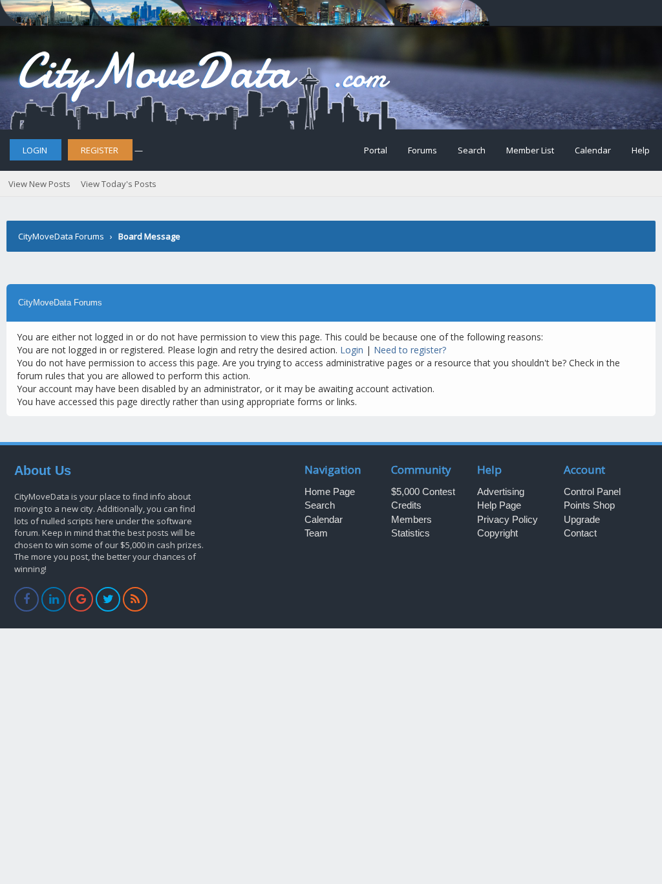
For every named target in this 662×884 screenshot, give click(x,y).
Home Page (329, 491)
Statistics (410, 532)
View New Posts (39, 184)
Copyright (497, 532)
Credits (406, 505)
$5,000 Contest (423, 491)
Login (35, 150)
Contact (580, 532)
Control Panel (592, 491)
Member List (530, 150)
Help (641, 150)
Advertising (500, 491)
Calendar (593, 150)
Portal (375, 150)
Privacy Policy (507, 519)
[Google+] (81, 600)
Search (472, 150)
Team (316, 532)
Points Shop (589, 505)
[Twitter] (108, 600)
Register (99, 150)
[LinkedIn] (54, 600)
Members (411, 519)
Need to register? (410, 350)
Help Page (499, 505)
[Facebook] (26, 600)
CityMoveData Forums (61, 236)
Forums (422, 150)
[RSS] (135, 600)
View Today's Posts (118, 184)
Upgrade (582, 519)
